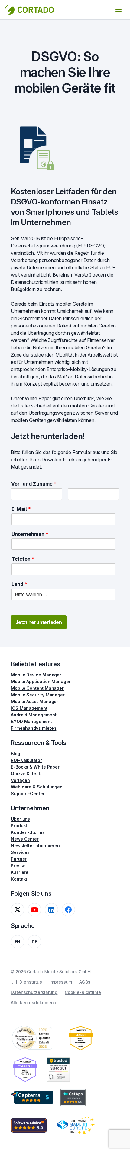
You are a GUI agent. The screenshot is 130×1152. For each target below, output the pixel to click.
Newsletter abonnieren (35, 845)
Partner (19, 859)
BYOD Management (31, 721)
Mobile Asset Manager (34, 701)
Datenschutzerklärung (34, 992)
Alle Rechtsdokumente (34, 1002)
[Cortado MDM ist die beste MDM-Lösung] (80, 1038)
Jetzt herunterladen (38, 622)
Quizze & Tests (27, 773)
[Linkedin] (51, 909)
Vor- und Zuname (34, 484)
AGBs (84, 981)
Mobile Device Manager (36, 674)
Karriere (19, 872)
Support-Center (28, 793)
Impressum (60, 981)
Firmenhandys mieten (33, 728)
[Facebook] (68, 909)
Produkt (19, 825)
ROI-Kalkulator (26, 760)
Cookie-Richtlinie (83, 992)
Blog (15, 753)
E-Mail (21, 509)
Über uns (20, 819)
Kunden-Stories (28, 832)
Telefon (22, 559)
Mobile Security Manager (38, 694)
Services (20, 852)
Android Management (34, 714)
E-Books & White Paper (35, 766)
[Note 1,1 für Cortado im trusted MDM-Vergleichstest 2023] (58, 1069)
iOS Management (29, 708)
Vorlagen (20, 780)
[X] (17, 909)
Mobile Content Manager (37, 688)
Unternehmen (29, 534)
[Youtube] (34, 909)
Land (19, 584)
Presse (18, 865)
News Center (25, 839)
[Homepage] (29, 10)
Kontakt (19, 878)
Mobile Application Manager (41, 681)
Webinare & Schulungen (37, 786)
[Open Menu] (118, 9)
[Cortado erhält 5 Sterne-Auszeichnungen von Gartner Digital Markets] (32, 1097)
